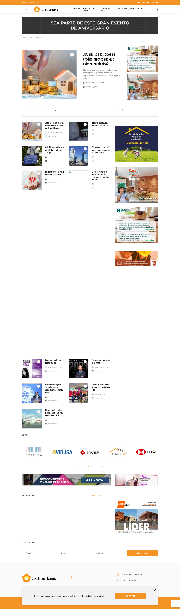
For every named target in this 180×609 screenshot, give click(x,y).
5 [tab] (92, 466)
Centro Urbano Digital (105, 10)
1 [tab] (77, 466)
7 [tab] (99, 466)
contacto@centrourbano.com (132, 574)
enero (36, 38)
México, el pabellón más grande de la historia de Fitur (101, 387)
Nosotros (140, 9)
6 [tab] (95, 466)
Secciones (76, 9)
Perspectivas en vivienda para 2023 (101, 361)
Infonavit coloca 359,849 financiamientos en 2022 (101, 124)
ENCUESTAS (28, 496)
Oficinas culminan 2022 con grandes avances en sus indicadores (101, 150)
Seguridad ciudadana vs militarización (54, 361)
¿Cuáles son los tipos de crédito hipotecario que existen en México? (99, 59)
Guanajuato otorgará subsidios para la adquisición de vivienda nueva (54, 388)
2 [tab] (81, 466)
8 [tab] (103, 466)
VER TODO (97, 496)
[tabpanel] (34, 452)
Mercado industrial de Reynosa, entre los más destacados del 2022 (54, 413)
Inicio (24, 38)
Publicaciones (122, 9)
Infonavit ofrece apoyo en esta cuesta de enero (54, 173)
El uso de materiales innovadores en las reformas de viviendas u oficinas (101, 175)
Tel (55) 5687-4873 (129, 580)
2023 (30, 38)
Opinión (132, 9)
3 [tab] (84, 466)
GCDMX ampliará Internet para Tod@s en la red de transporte (55, 150)
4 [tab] (88, 466)
